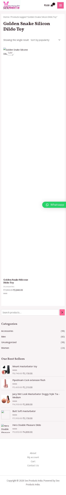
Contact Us (33, 465)
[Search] (62, 312)
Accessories (7, 330)
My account (33, 457)
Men (3, 336)
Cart (33, 461)
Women (5, 347)
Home (6, 17)
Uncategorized (8, 342)
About (33, 453)
